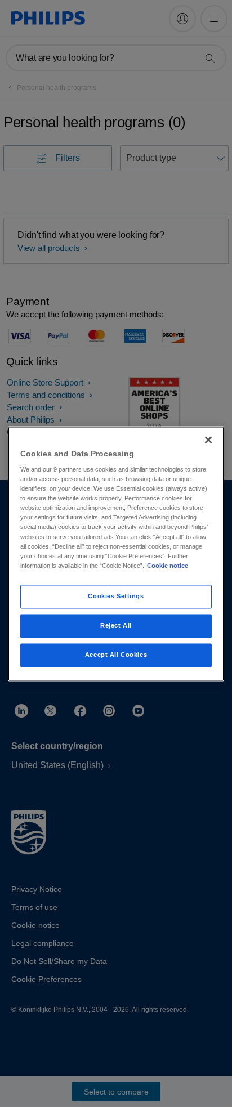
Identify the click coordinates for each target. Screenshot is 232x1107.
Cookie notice (167, 565)
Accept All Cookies (116, 654)
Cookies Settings (116, 596)
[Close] (208, 439)
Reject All (116, 625)
